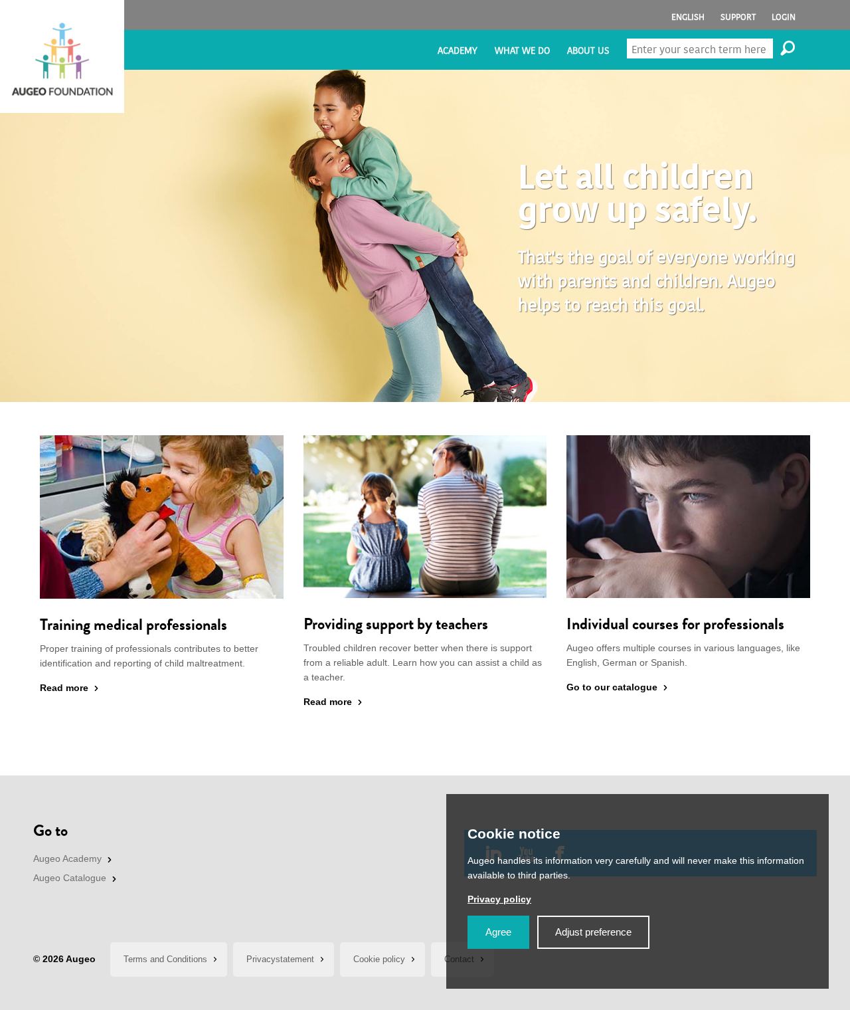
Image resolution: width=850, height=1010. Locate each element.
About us (588, 51)
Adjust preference (593, 932)
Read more (64, 687)
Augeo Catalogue (69, 877)
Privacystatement (280, 959)
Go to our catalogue (611, 687)
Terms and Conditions (165, 959)
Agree (498, 932)
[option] (425, 236)
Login (784, 17)
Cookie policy (379, 959)
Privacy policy (499, 899)
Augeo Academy (67, 858)
